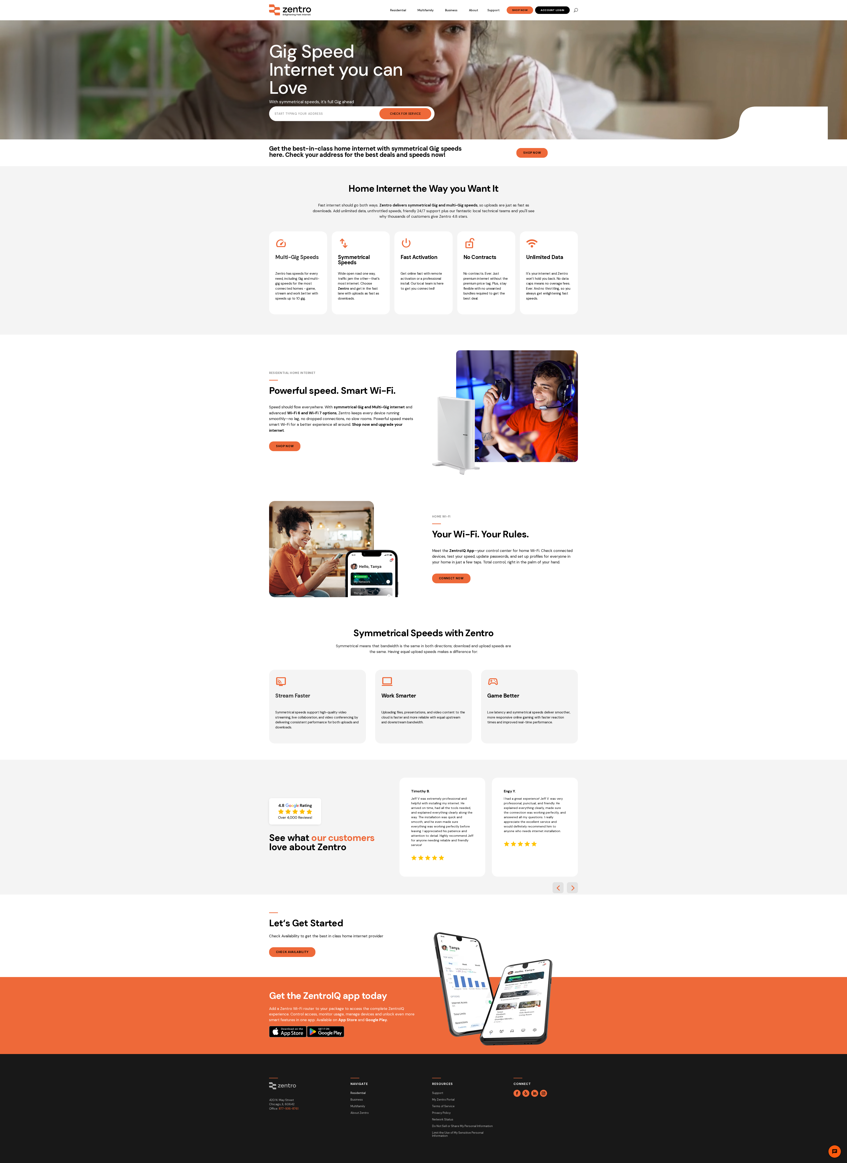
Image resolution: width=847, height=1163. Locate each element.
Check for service (405, 114)
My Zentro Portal (443, 1099)
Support (493, 10)
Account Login (552, 10)
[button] (558, 887)
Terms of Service (443, 1106)
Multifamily (426, 10)
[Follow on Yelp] (525, 1093)
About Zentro (359, 1113)
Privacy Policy (441, 1113)
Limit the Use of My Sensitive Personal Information (457, 1134)
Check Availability (292, 952)
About (473, 10)
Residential (398, 10)
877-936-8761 (288, 1108)
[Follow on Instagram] (543, 1093)
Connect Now (451, 578)
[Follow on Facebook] (517, 1093)
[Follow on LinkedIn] (534, 1093)
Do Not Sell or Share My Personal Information (462, 1126)
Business (451, 10)
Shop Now (520, 10)
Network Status (442, 1119)
